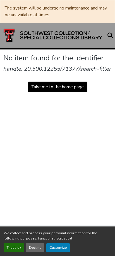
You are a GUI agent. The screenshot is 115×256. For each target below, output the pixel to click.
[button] (52, 35)
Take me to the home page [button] (58, 87)
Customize (58, 247)
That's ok (14, 247)
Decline (35, 247)
